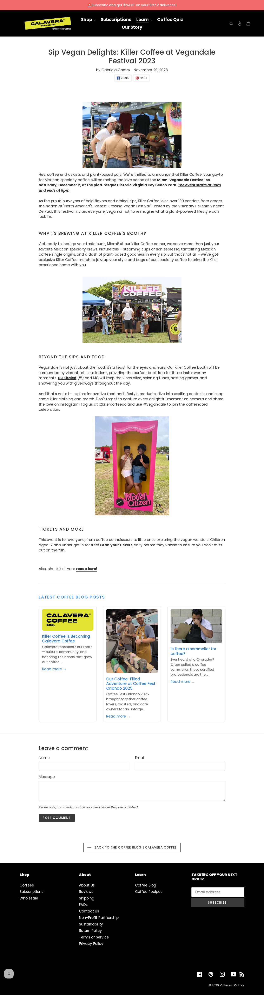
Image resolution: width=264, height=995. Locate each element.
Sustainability (91, 924)
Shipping (86, 898)
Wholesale (29, 898)
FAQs (83, 904)
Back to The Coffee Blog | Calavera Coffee (135, 847)
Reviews (86, 891)
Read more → (54, 669)
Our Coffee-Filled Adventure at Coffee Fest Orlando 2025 (131, 683)
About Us (87, 885)
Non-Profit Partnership (99, 917)
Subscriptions (31, 891)
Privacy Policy (91, 943)
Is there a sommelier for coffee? (193, 651)
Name (44, 757)
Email (140, 757)
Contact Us (89, 911)
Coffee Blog (145, 885)
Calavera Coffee (232, 985)
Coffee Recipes (148, 891)
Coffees (27, 885)
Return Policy (90, 930)
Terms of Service (94, 937)
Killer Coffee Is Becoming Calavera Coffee (66, 639)
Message (47, 776)
